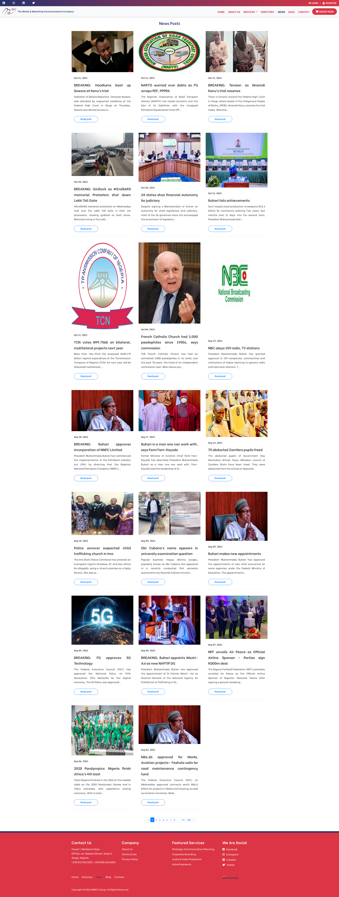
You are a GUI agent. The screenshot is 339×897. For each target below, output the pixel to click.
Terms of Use (129, 854)
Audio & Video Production (187, 859)
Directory (267, 12)
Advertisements (181, 864)
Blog (292, 12)
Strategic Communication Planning (193, 849)
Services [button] (249, 12)
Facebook (231, 849)
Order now (326, 11)
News (281, 12)
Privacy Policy (130, 859)
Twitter (230, 864)
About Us (234, 12)
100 (189, 819)
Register (331, 2)
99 (183, 819)
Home (221, 12)
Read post (86, 118)
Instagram (232, 854)
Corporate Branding (184, 854)
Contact (303, 12)
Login (315, 2)
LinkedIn (231, 859)
